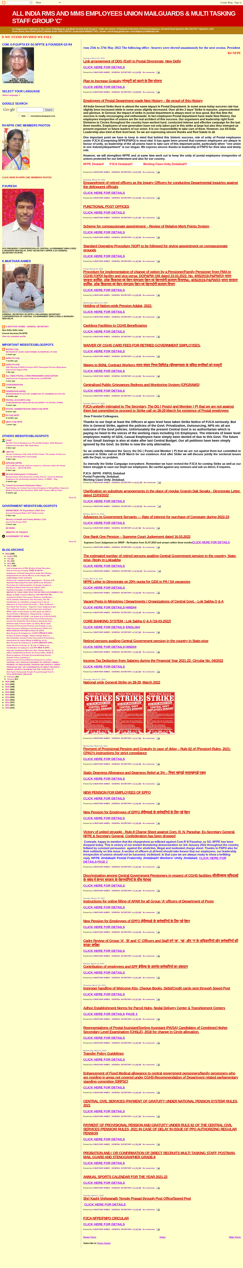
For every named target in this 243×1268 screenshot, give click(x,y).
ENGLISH (133, 627)
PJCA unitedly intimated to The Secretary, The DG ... (29, 599)
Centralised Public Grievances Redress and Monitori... (30, 597)
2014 (7, 697)
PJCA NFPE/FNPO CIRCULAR (106, 1218)
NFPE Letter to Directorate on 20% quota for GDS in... (29, 612)
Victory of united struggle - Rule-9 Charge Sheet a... (29, 636)
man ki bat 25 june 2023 (16, 522)
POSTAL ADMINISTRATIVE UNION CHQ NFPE (27, 409)
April (9, 563)
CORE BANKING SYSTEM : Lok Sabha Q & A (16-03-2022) (127, 621)
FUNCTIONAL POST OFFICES (106, 206)
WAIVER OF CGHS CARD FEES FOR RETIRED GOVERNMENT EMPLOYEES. (141, 345)
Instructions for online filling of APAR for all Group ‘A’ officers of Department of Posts (148, 901)
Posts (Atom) (104, 1243)
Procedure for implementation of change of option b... (30, 585)
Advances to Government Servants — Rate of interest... (31, 604)
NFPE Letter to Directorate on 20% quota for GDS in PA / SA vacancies (136, 582)
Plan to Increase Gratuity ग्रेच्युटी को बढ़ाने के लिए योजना (122, 81)
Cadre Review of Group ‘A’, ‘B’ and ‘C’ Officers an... (29, 645)
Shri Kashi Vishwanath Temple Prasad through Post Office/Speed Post (137, 1198)
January (11, 679)
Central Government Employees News (23, 485)
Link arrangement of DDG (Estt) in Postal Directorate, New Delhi (132, 61)
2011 (7, 705)
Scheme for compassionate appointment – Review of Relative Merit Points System (146, 226)
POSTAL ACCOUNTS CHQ (18, 400)
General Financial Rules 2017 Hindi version (25, 513)
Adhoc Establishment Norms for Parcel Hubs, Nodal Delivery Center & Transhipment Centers (154, 1008)
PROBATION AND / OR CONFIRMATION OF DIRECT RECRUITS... (34, 667)
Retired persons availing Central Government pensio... (30, 619)
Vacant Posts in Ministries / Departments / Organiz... (29, 614)
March (10, 566)
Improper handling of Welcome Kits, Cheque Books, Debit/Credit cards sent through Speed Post (156, 988)
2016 (7, 692)
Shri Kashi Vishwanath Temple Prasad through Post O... (31, 672)
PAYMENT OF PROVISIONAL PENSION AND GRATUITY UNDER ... (34, 665)
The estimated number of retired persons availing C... (30, 609)
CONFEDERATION (14, 385)
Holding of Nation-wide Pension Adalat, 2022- (117, 306)
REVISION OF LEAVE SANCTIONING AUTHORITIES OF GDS (31, 352)
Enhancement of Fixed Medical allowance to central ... (30, 660)
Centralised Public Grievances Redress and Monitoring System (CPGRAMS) (141, 385)
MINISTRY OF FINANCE (17, 532)
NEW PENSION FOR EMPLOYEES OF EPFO (117, 792)
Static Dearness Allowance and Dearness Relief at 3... (30, 628)
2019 (7, 684)
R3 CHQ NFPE (12, 415)
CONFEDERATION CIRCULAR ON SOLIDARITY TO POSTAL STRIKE (34, 403)
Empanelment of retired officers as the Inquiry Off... (29, 575)
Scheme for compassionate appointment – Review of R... (31, 580)
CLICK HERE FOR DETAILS (104, 87)
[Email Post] (158, 72)
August (10, 556)
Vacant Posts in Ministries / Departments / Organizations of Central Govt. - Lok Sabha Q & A (153, 601)
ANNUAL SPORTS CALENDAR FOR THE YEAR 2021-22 (125, 1177)
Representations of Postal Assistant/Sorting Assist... (29, 655)
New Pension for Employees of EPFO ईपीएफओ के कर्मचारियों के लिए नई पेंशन (136, 812)
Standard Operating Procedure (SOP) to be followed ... (30, 583)
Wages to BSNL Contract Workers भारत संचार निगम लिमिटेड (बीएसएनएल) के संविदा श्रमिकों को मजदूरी (152, 365)
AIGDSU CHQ (12, 349)
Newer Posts (89, 1237)
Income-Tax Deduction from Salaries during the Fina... (30, 621)
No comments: (149, 72)
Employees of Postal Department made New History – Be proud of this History (143, 101)
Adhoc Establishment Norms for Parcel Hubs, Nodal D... (31, 653)
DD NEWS (10, 528)
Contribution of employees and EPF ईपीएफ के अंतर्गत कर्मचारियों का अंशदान (135, 966)
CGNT (9, 440)
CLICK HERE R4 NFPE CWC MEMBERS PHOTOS (27, 177)
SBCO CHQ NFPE (14, 422)
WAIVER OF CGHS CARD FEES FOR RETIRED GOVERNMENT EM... (35, 592)
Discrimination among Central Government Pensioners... (31, 638)
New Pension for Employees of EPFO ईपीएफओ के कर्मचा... (30, 633)
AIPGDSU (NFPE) (14, 463)
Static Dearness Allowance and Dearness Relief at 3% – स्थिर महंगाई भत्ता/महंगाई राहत (144, 773)
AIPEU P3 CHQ (13, 358)
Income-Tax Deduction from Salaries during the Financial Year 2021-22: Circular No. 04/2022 (153, 661)
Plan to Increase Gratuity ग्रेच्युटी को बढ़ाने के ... (26, 570)
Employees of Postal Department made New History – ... (31, 573)
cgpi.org (10, 452)
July (9, 559)
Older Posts (235, 1237)
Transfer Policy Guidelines (103, 1053)
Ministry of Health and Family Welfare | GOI (26, 519)
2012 (7, 702)
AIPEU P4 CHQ (13, 365)
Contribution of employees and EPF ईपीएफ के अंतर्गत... (29, 648)
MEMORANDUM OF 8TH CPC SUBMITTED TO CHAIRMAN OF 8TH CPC (35, 394)
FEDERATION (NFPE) (16, 391)
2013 (7, 700)
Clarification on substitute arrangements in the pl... (29, 602)
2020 (7, 682)
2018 (7, 687)
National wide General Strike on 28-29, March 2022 (121, 682)
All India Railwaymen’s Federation (22, 474)
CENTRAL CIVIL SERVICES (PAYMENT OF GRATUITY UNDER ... (34, 662)
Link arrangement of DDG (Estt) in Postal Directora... (29, 568)
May (9, 561)
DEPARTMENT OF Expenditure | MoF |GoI (25, 510)
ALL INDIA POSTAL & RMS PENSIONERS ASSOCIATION (32, 376)
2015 (7, 694)
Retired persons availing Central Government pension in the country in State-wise (145, 641)
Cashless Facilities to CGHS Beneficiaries (115, 325)
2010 (7, 708)
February (11, 677)
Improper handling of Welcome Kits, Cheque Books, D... (31, 650)
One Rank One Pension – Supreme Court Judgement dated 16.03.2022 (136, 537)
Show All (72, 498)
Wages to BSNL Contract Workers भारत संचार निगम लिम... (30, 595)
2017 (7, 689)
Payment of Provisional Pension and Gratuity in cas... (30, 626)
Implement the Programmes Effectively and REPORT (28, 378)
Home (163, 1237)
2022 (7, 554)
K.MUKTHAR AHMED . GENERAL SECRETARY (112, 72)
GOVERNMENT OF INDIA (17, 536)
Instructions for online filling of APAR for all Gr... (27, 640)
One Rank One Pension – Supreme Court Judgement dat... (32, 607)
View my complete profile (14, 336)
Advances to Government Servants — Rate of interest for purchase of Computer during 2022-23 (156, 517)
